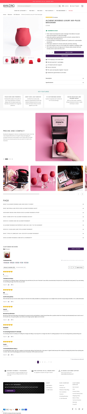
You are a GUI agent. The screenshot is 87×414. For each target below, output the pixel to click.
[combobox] (39, 6)
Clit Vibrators (17, 14)
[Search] (59, 6)
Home (4, 14)
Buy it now (65, 56)
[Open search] (70, 267)
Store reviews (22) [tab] (21, 267)
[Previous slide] (3, 159)
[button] (49, 17)
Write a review (76, 249)
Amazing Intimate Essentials (14, 413)
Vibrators (10, 14)
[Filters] (73, 267)
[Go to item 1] (7, 255)
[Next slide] (12, 159)
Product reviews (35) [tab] (9, 267)
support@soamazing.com (67, 374)
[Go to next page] (51, 362)
